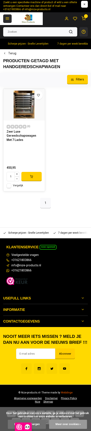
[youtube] (64, 368)
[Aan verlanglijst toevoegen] (38, 95)
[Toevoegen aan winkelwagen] (31, 176)
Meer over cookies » (68, 424)
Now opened (48, 247)
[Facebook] (26, 368)
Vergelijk (18, 185)
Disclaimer (51, 398)
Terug (12, 53)
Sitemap (48, 402)
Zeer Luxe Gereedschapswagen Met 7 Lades (21, 136)
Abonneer (65, 354)
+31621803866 (21, 260)
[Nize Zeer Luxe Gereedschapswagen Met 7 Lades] (24, 105)
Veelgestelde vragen (25, 255)
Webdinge (67, 392)
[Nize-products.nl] (29, 18)
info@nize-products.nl (26, 265)
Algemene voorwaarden (28, 398)
